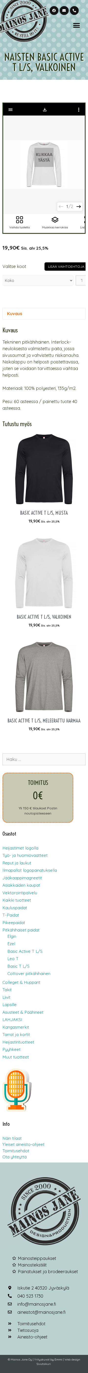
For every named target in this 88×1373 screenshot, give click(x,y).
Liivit (6, 997)
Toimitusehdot (15, 1150)
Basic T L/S (18, 966)
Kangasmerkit (15, 1027)
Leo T (13, 958)
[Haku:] (44, 759)
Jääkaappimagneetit (22, 877)
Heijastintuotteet (18, 1042)
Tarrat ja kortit (16, 1034)
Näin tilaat (12, 1138)
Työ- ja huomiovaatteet (25, 855)
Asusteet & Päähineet (23, 1012)
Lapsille (9, 1004)
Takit (7, 989)
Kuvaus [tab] (14, 313)
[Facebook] (54, 10)
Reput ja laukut (16, 862)
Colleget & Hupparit (21, 982)
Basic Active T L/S (25, 951)
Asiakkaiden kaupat (21, 885)
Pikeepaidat (13, 922)
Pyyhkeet (11, 1049)
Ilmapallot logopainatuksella (29, 870)
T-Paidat (10, 915)
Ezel (11, 943)
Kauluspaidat (14, 907)
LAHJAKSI (12, 1019)
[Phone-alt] (74, 10)
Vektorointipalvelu (19, 892)
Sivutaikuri (43, 1364)
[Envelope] (64, 10)
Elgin (11, 936)
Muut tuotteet (15, 1056)
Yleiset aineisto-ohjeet (23, 1144)
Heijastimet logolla (20, 847)
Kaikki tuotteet (16, 900)
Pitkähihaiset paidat (21, 929)
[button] (76, 25)
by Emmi (56, 1359)
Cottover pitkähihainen (28, 973)
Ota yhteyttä (14, 1156)
